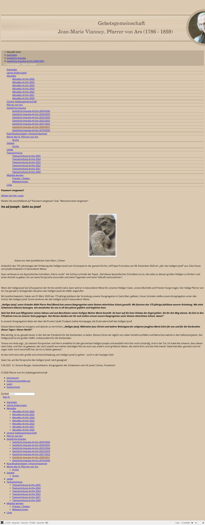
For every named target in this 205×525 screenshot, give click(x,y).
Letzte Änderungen (17, 72)
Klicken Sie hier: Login (12, 195)
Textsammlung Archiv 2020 (26, 171)
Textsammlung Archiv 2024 (26, 159)
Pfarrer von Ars (15, 104)
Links (9, 184)
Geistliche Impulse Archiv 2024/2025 (31, 114)
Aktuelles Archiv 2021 (23, 95)
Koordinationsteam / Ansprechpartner (27, 133)
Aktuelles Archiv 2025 (23, 82)
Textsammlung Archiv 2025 (26, 155)
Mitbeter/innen (20, 181)
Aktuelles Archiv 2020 (23, 98)
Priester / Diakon (21, 178)
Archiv (15, 139)
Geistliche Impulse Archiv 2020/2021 (31, 127)
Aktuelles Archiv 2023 (23, 88)
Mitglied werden (15, 175)
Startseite (12, 69)
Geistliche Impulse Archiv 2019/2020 (31, 130)
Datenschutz (13, 387)
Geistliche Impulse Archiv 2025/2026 (31, 111)
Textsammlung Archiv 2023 (26, 162)
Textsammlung (14, 152)
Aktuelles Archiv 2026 (23, 79)
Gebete (10, 143)
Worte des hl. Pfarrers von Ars (22, 136)
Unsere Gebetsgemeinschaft (22, 101)
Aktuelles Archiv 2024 (23, 85)
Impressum (13, 377)
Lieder (10, 149)
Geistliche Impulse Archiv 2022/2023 (31, 120)
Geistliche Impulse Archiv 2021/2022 (31, 123)
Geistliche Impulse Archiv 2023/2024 (31, 117)
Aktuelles (11, 75)
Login (9, 384)
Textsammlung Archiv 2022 (26, 165)
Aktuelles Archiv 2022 (23, 91)
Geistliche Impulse (16, 108)
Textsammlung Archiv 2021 (26, 168)
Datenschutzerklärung (18, 380)
